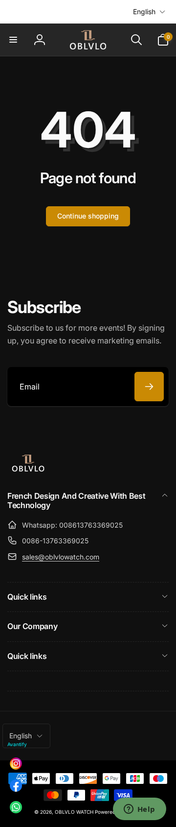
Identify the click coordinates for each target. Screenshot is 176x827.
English (144, 11)
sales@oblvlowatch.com (60, 557)
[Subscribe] (149, 386)
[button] (13, 39)
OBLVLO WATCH (74, 812)
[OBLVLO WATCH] (28, 470)
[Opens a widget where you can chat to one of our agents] (139, 810)
